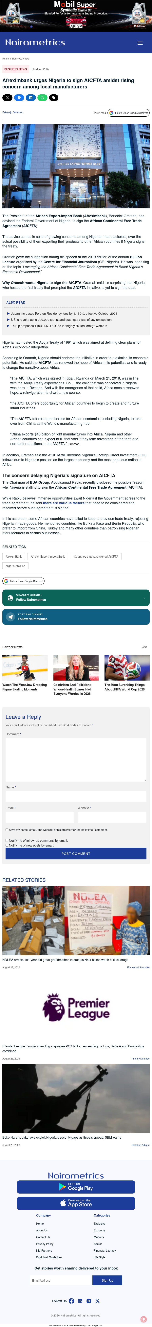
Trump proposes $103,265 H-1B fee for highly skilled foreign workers (59, 325)
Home (5, 58)
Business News (20, 58)
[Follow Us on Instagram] (89, 1300)
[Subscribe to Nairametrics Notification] (144, 1319)
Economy (99, 1230)
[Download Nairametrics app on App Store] (76, 1203)
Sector (98, 1244)
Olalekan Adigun (141, 1145)
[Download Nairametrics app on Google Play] (76, 1187)
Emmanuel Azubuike (138, 967)
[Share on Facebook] (19, 97)
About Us (42, 1230)
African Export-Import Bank (48, 556)
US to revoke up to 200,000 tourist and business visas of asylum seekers (61, 319)
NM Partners (44, 1250)
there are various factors (64, 502)
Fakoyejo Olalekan (12, 112)
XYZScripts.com (95, 1325)
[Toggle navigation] (140, 43)
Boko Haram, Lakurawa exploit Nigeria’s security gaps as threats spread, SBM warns (61, 1137)
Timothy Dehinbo (140, 1058)
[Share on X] (7, 97)
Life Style (99, 1257)
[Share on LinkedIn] (31, 97)
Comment (13, 734)
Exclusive (99, 1223)
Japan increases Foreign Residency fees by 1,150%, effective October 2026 (64, 313)
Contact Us (43, 1237)
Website (84, 807)
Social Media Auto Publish (61, 1325)
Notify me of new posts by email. (31, 845)
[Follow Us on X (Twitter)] (97, 1300)
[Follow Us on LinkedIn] (80, 1300)
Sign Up (107, 1280)
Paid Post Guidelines (49, 1257)
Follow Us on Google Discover (131, 112)
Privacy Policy (44, 1244)
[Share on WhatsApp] (42, 97)
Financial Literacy (105, 1250)
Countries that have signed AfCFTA (96, 556)
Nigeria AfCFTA (15, 566)
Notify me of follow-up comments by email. (38, 840)
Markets (99, 1237)
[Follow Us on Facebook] (71, 1300)
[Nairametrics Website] (35, 41)
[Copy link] (53, 97)
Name (11, 787)
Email (11, 807)
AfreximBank (14, 556)
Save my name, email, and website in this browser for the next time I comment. (58, 830)
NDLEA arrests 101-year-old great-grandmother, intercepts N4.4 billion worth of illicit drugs (65, 959)
